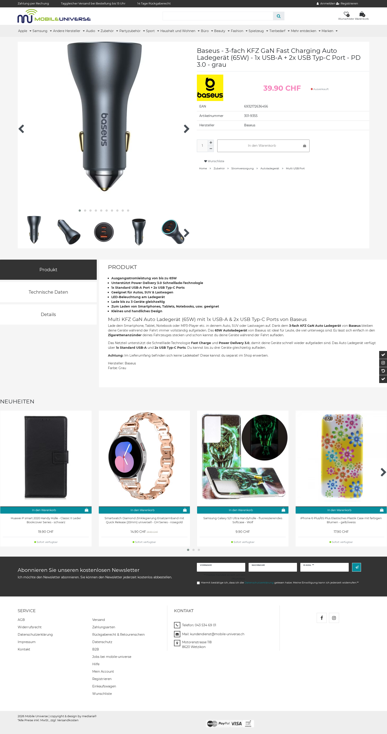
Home (203, 168)
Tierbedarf (277, 31)
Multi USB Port (295, 168)
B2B (95, 649)
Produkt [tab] (48, 269)
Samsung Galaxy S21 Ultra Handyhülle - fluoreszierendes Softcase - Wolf (242, 520)
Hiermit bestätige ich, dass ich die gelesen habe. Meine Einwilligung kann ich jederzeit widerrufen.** (280, 582)
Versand (98, 620)
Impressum (27, 642)
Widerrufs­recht (30, 627)
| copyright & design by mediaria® (73, 716)
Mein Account (103, 671)
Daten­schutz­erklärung (35, 635)
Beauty (220, 31)
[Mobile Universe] (54, 16)
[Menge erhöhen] (211, 143)
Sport (151, 31)
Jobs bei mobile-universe (111, 657)
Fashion (237, 31)
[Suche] (278, 16)
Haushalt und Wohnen (178, 31)
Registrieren (102, 679)
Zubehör (108, 31)
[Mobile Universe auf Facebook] (322, 618)
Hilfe (95, 664)
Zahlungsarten (103, 627)
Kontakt (24, 649)
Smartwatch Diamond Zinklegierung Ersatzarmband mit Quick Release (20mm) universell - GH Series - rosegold (144, 520)
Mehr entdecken (304, 31)
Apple (23, 31)
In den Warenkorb (262, 146)
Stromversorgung (242, 168)
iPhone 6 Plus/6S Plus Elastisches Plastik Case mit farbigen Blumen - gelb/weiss (341, 520)
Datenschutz (102, 642)
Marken (328, 31)
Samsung (40, 31)
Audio (91, 31)
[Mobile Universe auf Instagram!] (334, 618)
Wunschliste (215, 161)
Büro (205, 31)
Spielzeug (257, 31)
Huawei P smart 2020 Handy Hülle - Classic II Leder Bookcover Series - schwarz (46, 520)
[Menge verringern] (211, 149)
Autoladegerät (269, 168)
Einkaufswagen (104, 686)
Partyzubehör (130, 31)
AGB (21, 620)
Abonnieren (356, 567)
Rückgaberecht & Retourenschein (118, 635)
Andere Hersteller (67, 31)
